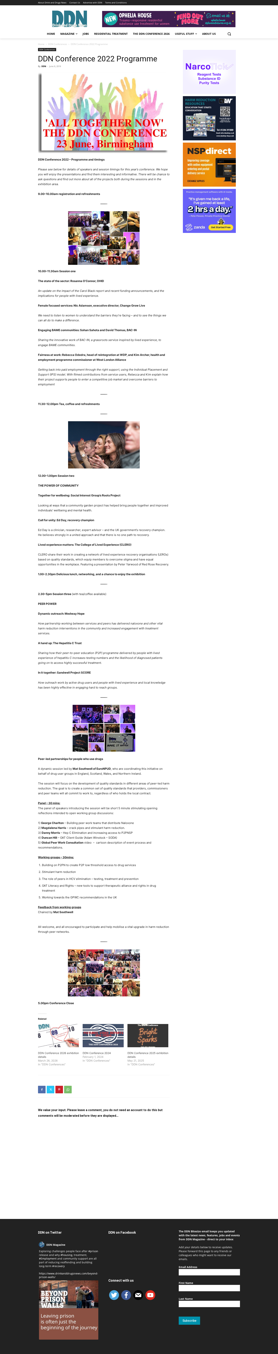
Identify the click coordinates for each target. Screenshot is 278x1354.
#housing (66, 1255)
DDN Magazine (55, 1245)
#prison (93, 1251)
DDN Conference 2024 (97, 1053)
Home (41, 44)
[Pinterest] (59, 1089)
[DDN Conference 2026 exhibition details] (58, 1035)
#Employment (48, 1258)
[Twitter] (50, 1089)
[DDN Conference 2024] (103, 1035)
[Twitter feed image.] (68, 1310)
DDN (43, 66)
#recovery (58, 1266)
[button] (229, 33)
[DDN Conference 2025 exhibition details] (147, 1035)
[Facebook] (42, 1089)
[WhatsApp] (68, 1089)
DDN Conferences (57, 44)
